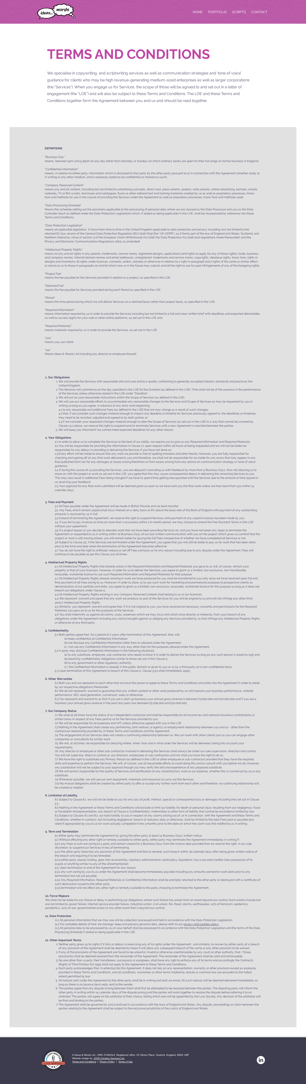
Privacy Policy (107, 1061)
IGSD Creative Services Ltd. (109, 1058)
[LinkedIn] (261, 1060)
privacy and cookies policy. (201, 924)
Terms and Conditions (84, 1061)
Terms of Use (125, 1061)
